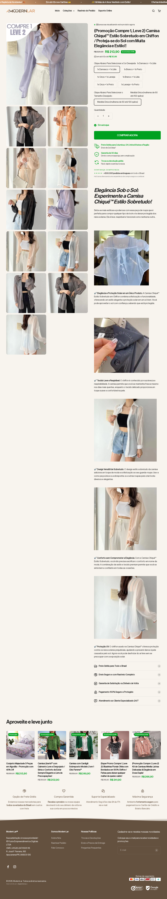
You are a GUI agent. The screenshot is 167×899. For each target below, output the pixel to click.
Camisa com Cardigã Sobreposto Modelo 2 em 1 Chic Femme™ (81, 767)
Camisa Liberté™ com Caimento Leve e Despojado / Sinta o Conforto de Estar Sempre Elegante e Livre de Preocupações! (51, 770)
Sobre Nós (56, 838)
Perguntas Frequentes (91, 848)
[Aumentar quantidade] (108, 116)
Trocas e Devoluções (91, 838)
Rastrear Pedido (58, 843)
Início (57, 11)
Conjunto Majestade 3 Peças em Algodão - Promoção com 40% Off (19, 767)
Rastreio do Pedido (86, 11)
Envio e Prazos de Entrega (93, 843)
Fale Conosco (57, 848)
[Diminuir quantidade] (98, 116)
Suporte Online (105, 11)
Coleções (67, 11)
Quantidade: (99, 110)
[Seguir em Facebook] (8, 867)
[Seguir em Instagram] (14, 867)
